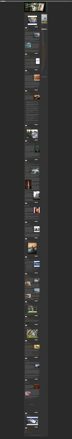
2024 (42, 32)
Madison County (33, 217)
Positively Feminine (32, 320)
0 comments (32, 124)
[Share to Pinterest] (37, 53)
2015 (42, 38)
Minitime (34, 235)
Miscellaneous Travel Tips (44, 57)
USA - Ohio (29, 91)
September (43, 44)
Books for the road (27, 71)
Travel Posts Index (35, 12)
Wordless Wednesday (27, 28)
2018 (42, 36)
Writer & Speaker (28, 12)
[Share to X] (36, 53)
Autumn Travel (27, 73)
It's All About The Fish (43, 54)
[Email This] (35, 53)
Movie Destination (27, 206)
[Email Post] (34, 124)
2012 (42, 40)
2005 (42, 68)
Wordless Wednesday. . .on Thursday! (30, 14)
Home (25, 12)
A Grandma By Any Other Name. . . (30, 319)
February (43, 64)
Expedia (30, 349)
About (38, 12)
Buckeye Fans (27, 383)
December (43, 42)
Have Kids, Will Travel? (28, 225)
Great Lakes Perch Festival (27, 278)
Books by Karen (31, 12)
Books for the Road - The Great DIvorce (30, 57)
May (42, 62)
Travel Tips (27, 91)
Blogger (41, 435)
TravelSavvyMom (31, 235)
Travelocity (28, 349)
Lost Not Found (27, 361)
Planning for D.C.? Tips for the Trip (29, 163)
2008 (42, 66)
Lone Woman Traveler (44, 48)
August (42, 60)
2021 (42, 34)
